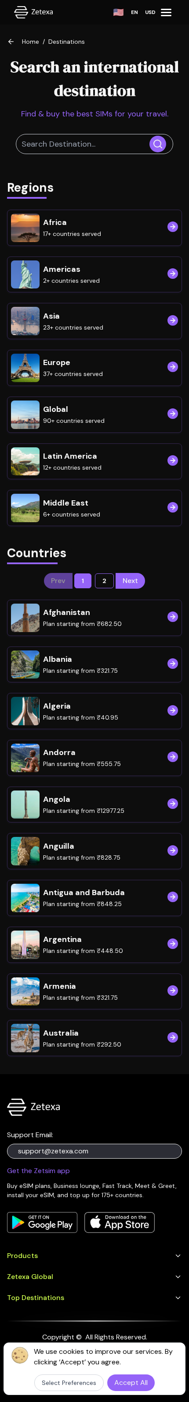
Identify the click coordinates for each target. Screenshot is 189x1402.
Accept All (131, 1382)
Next (130, 580)
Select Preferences (69, 1383)
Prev (58, 580)
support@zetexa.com (53, 1151)
